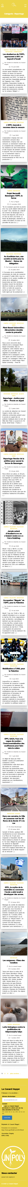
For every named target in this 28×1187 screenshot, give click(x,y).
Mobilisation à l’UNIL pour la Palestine (13, 669)
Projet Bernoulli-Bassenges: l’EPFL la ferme (13, 195)
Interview (12, 323)
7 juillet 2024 (15, 408)
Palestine (12, 49)
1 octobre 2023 (15, 1038)
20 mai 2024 (15, 546)
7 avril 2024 (15, 756)
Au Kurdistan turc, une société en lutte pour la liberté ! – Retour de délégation (14, 260)
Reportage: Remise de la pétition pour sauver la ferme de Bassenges (13, 460)
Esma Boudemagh (16, 826)
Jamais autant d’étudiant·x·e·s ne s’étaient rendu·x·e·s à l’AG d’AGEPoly (13, 534)
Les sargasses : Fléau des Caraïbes (14, 961)
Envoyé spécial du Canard (16, 267)
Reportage (9, 51)
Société (21, 393)
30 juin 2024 (15, 471)
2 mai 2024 (15, 679)
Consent (4, 1104)
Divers (10, 1024)
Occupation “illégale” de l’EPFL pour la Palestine (13, 601)
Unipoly (4, 1082)
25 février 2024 (15, 829)
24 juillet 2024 (15, 269)
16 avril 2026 (15, 67)
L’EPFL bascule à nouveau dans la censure (13, 126)
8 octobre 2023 (15, 969)
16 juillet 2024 (15, 340)
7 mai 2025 (15, 135)
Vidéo (14, 325)
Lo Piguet (16, 201)
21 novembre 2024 (15, 204)
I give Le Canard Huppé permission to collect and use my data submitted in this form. (12, 1108)
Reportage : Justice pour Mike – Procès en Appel (13, 399)
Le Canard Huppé (12, 1184)
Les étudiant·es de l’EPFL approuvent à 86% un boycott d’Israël (14, 56)
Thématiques (17, 51)
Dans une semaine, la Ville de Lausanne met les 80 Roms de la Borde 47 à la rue (13, 819)
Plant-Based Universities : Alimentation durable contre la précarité (13, 329)
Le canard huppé (16, 966)
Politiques (20, 49)
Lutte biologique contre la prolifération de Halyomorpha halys (13, 1029)
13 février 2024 (15, 902)
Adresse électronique (8, 1096)
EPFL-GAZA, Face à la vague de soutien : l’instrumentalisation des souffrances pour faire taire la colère (13, 743)
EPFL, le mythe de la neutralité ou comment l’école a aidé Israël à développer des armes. (14, 890)
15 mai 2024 (15, 610)
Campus (6, 49)
